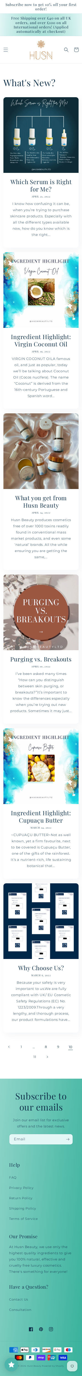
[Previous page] (9, 1047)
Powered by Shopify (53, 1366)
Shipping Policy (22, 1208)
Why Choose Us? (41, 968)
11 (34, 1057)
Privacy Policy (21, 1188)
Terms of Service (23, 1219)
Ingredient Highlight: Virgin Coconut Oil (41, 340)
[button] (6, 50)
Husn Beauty (34, 1366)
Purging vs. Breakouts (41, 659)
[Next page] (47, 1057)
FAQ (13, 1177)
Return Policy (21, 1198)
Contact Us (18, 1299)
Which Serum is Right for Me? (41, 185)
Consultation (20, 1310)
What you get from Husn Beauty (41, 501)
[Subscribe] (68, 1139)
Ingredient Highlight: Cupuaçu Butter (41, 816)
